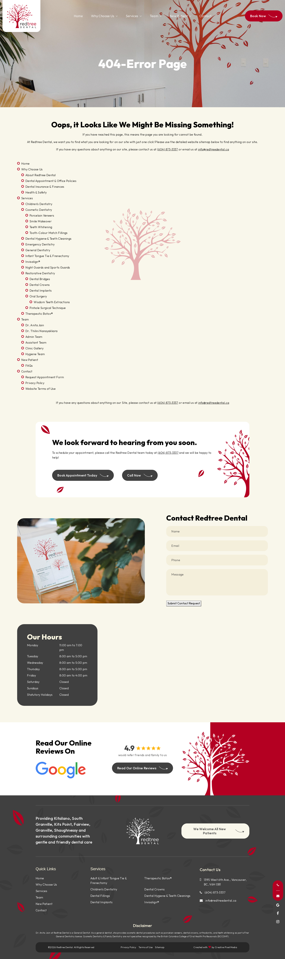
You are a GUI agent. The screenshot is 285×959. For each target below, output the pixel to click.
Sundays (32, 688)
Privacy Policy (34, 383)
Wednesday (35, 663)
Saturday (33, 682)
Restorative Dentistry (40, 273)
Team (154, 16)
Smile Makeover (41, 221)
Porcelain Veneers (42, 215)
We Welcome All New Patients (209, 831)
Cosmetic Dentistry (38, 210)
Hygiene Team (35, 354)
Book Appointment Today (77, 475)
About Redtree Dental (40, 175)
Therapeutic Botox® (39, 314)
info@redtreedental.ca (213, 149)
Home (78, 16)
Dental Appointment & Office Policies (50, 181)
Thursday (33, 669)
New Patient (179, 16)
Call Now (134, 475)
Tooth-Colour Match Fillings (49, 233)
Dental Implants (41, 290)
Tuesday (32, 656)
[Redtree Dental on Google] (278, 905)
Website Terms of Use (40, 389)
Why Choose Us (102, 16)
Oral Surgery (38, 296)
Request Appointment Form (44, 377)
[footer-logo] (142, 831)
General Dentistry (37, 250)
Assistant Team (35, 342)
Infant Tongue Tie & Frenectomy (47, 256)
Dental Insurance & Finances (44, 187)
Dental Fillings (100, 896)
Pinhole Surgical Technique (48, 308)
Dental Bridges (40, 279)
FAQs (29, 366)
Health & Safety (36, 192)
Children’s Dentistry (38, 204)
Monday (32, 645)
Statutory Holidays (39, 695)
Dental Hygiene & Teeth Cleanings (48, 238)
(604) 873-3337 (167, 149)
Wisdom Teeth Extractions (52, 302)
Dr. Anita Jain (34, 325)
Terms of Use (146, 947)
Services (132, 16)
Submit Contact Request (184, 603)
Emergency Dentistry (40, 244)
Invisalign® (32, 262)
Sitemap (159, 947)
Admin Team (33, 337)
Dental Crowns (40, 285)
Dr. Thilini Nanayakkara (41, 331)
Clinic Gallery (34, 348)
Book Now (258, 16)
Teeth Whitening (41, 227)
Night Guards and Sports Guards (47, 267)
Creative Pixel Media (226, 947)
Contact (205, 16)
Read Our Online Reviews (136, 768)
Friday (31, 675)
